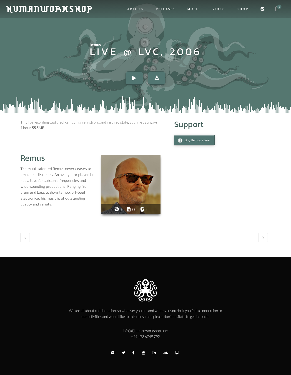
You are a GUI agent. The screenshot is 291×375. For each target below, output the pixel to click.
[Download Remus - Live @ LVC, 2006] (157, 78)
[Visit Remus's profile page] (131, 184)
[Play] (134, 78)
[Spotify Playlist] (263, 9)
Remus (95, 44)
